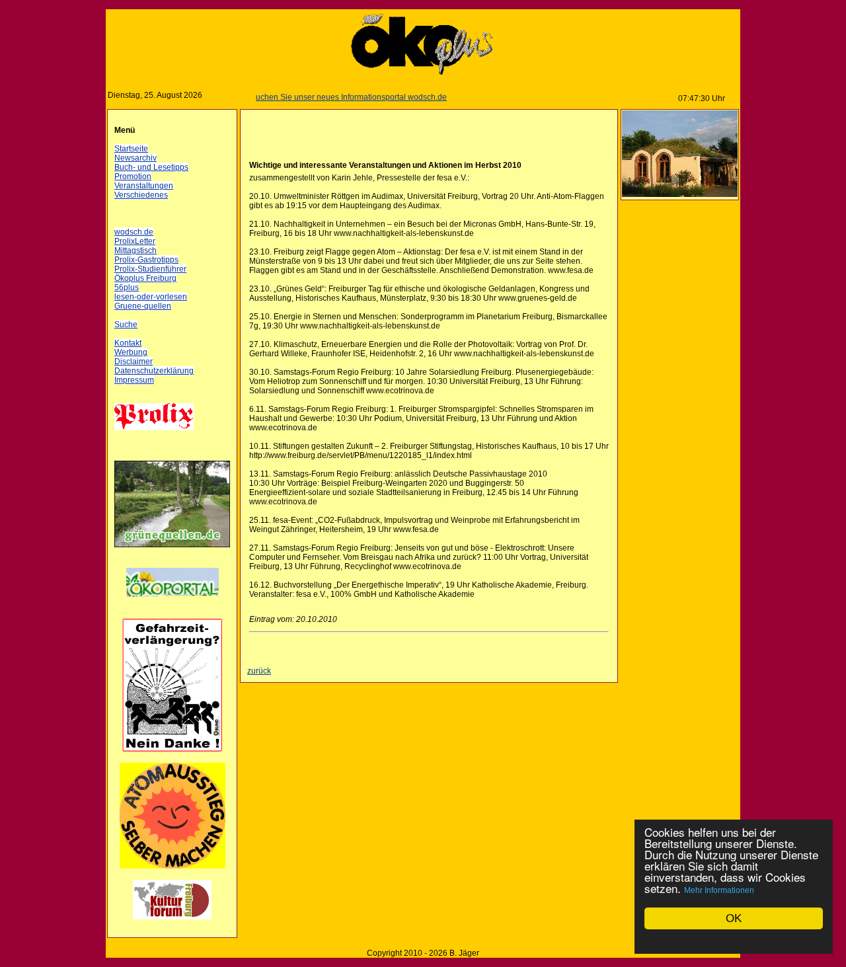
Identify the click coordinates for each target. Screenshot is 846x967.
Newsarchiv (135, 158)
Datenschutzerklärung (154, 370)
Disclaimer (133, 361)
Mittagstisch (135, 250)
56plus (126, 287)
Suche (125, 324)
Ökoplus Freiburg (145, 278)
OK (734, 918)
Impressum (134, 380)
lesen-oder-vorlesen (150, 296)
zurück (259, 671)
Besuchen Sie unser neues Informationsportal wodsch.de (331, 97)
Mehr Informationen (719, 890)
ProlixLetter (134, 241)
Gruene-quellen (142, 306)
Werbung (130, 352)
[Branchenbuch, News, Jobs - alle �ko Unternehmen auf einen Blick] (172, 604)
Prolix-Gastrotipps (146, 259)
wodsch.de (133, 232)
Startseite (131, 148)
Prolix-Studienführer (150, 269)
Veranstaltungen (143, 185)
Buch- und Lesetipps (151, 167)
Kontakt (127, 343)
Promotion (132, 176)
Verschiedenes (141, 195)
